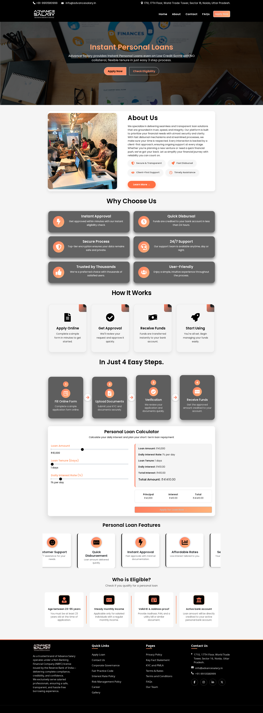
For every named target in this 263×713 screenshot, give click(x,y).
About (176, 14)
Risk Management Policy (106, 681)
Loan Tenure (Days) (65, 460)
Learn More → (141, 184)
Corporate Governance (106, 665)
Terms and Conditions (159, 676)
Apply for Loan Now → (173, 509)
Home (163, 14)
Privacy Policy (154, 654)
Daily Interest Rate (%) (67, 475)
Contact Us (98, 660)
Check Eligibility (144, 71)
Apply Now (221, 14)
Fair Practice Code (102, 670)
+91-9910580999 (46, 3)
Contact (191, 14)
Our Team (152, 687)
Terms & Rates (154, 670)
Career (96, 687)
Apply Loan (98, 654)
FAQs (206, 14)
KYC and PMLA (155, 665)
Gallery (96, 692)
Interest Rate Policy (103, 676)
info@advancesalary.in (209, 668)
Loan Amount (60, 446)
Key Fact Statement (158, 660)
